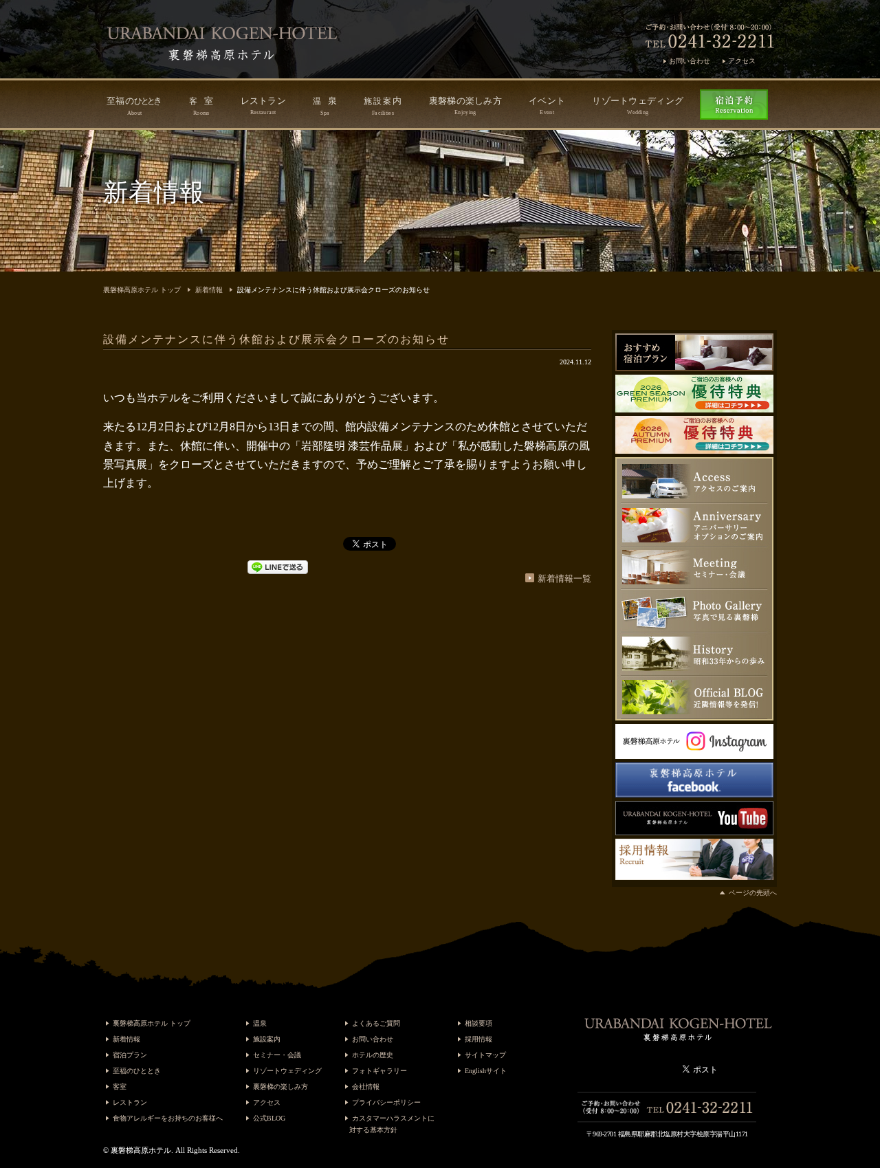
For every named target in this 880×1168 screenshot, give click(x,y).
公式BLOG (269, 1118)
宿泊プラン (130, 1055)
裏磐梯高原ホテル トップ (142, 290)
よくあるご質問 (376, 1023)
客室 (119, 1086)
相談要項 (478, 1023)
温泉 (260, 1023)
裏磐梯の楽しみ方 (465, 105)
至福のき (134, 106)
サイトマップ (485, 1055)
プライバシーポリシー (386, 1102)
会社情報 (366, 1086)
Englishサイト (486, 1071)
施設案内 (266, 1039)
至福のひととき (137, 1071)
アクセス (742, 61)
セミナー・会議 (277, 1055)
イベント (547, 105)
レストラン (264, 105)
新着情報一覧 (564, 578)
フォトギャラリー (379, 1071)
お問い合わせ (689, 61)
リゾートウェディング (637, 105)
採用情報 (478, 1039)
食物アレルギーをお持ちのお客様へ (168, 1118)
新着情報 (209, 290)
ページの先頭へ (753, 892)
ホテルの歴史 (372, 1055)
